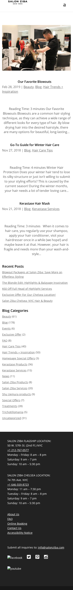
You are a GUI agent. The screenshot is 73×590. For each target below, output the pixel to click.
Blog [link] (38, 87)
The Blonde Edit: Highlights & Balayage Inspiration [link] (35, 283)
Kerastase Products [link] (14, 364)
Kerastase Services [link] (46, 209)
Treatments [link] (9, 406)
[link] (17, 2)
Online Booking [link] (17, 523)
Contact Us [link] (14, 528)
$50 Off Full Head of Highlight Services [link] (27, 289)
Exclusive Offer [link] (11, 334)
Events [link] (6, 328)
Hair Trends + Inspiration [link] (18, 352)
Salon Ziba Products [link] (15, 382)
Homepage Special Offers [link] (18, 358)
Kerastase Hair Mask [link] (34, 203)
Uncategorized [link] (11, 418)
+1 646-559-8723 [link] (18, 484)
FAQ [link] (4, 340)
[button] (64, 7)
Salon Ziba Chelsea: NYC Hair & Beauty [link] (27, 301)
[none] (64, 7)
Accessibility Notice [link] (20, 533)
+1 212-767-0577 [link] (18, 450)
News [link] (5, 376)
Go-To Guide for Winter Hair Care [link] (34, 145)
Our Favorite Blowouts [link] (34, 82)
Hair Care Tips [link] (42, 150)
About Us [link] (13, 514)
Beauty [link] (29, 87)
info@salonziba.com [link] (51, 547)
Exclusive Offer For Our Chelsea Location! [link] (29, 295)
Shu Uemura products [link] (16, 394)
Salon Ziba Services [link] (14, 388)
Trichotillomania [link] (12, 412)
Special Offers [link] (11, 400)
